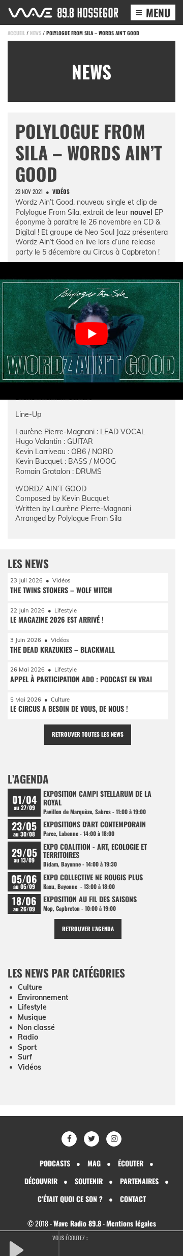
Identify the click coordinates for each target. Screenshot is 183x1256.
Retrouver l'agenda (88, 929)
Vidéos (29, 1067)
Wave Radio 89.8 (77, 1223)
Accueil (16, 33)
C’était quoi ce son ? (70, 1198)
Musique (32, 1017)
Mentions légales (131, 1223)
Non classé (36, 1027)
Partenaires (139, 1181)
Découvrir (40, 1181)
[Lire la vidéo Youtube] (91, 333)
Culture (30, 987)
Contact (133, 1198)
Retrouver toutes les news (88, 734)
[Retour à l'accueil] (63, 13)
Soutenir (89, 1181)
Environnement (43, 997)
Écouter (130, 1163)
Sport (27, 1047)
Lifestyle (32, 1007)
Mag (94, 1163)
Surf (25, 1057)
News (35, 33)
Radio (28, 1037)
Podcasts (55, 1163)
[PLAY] (33, 1249)
